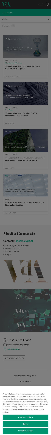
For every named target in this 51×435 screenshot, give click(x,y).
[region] (25, 410)
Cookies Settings (25, 417)
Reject (25, 424)
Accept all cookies (25, 431)
